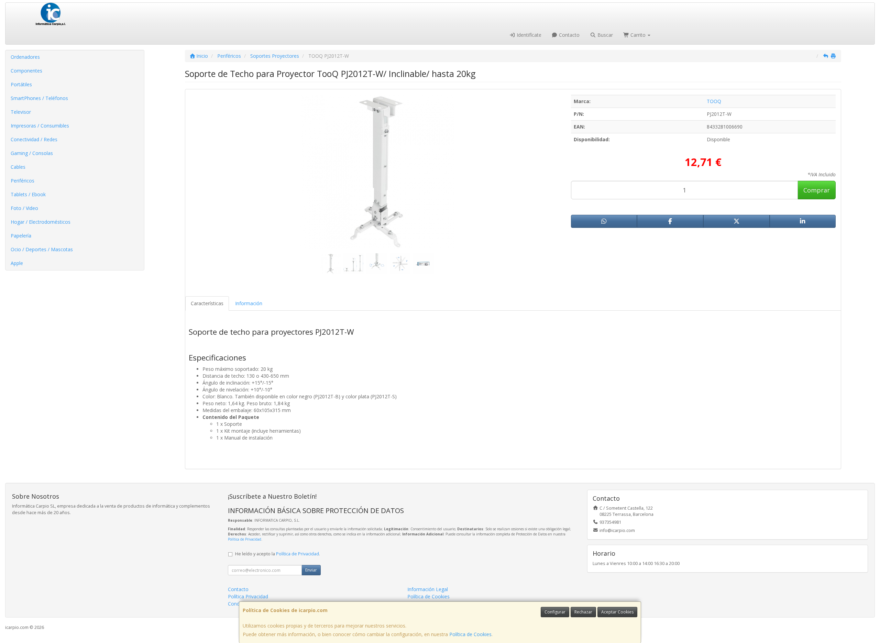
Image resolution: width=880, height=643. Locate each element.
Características (207, 303)
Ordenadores (25, 57)
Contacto (569, 35)
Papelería (21, 235)
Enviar (311, 570)
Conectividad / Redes (34, 139)
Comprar (816, 190)
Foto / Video (24, 208)
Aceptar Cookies (617, 612)
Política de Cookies (470, 634)
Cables (18, 167)
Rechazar (583, 612)
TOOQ (714, 101)
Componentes (26, 70)
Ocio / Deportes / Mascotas (42, 249)
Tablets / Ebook (28, 194)
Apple (17, 263)
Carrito (638, 35)
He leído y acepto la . (277, 554)
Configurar (554, 612)
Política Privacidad (248, 596)
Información (248, 303)
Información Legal (427, 589)
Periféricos (22, 180)
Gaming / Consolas (32, 153)
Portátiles (21, 84)
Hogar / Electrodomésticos (40, 222)
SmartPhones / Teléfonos (39, 98)
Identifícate (528, 35)
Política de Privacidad (244, 539)
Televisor (21, 112)
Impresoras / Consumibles (40, 125)
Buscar (604, 35)
